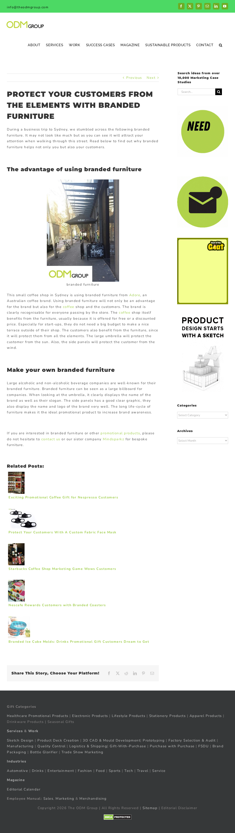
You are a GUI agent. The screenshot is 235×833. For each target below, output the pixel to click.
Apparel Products (206, 716)
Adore (134, 295)
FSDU (203, 746)
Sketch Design (20, 740)
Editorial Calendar (23, 789)
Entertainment (61, 770)
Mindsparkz (113, 439)
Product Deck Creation (58, 740)
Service (159, 770)
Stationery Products (167, 716)
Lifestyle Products (128, 716)
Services (15, 731)
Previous (134, 77)
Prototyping (154, 740)
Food (100, 770)
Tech (128, 770)
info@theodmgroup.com (27, 7)
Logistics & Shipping (88, 746)
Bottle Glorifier (43, 752)
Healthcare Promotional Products (37, 716)
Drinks (38, 770)
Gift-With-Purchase (128, 746)
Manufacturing (20, 746)
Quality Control (51, 746)
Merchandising (93, 798)
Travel (142, 770)
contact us (51, 439)
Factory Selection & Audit (192, 740)
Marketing (65, 798)
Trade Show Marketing (83, 752)
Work (33, 731)
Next (151, 77)
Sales (48, 798)
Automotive (17, 770)
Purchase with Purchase (172, 746)
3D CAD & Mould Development (111, 740)
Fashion (85, 770)
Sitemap (150, 808)
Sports (115, 770)
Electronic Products (90, 716)
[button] (220, 45)
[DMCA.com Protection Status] (117, 817)
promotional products (120, 433)
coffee (68, 306)
